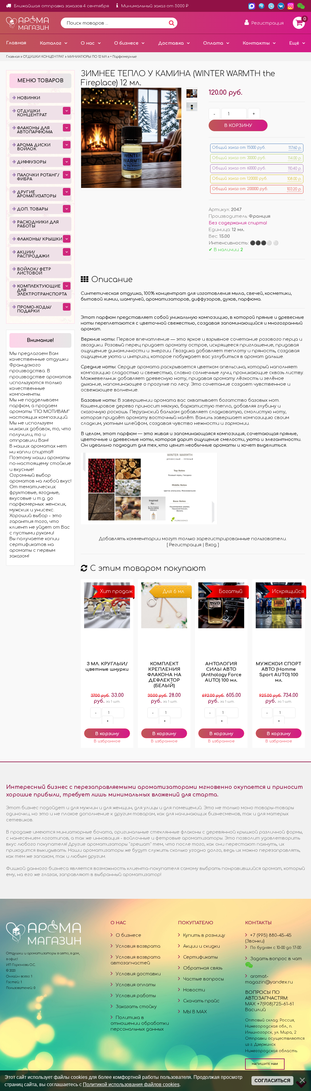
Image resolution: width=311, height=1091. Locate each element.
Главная (16, 42)
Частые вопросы (203, 979)
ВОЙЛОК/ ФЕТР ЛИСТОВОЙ (34, 271)
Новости (194, 989)
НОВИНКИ (28, 98)
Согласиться (272, 1080)
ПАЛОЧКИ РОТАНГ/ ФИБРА (38, 177)
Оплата (213, 43)
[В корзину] (107, 733)
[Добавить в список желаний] (107, 741)
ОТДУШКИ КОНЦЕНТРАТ (32, 113)
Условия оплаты (136, 984)
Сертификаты (200, 957)
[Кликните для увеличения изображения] (131, 138)
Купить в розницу (204, 935)
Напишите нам (265, 1063)
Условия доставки (138, 973)
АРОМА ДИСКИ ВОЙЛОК (33, 147)
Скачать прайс (201, 1000)
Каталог (50, 43)
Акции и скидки (201, 946)
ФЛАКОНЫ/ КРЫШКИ (39, 239)
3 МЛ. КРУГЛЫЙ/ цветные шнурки (107, 666)
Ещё (294, 43)
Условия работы (136, 995)
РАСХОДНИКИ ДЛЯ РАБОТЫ (38, 224)
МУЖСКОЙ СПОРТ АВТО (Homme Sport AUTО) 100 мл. (278, 672)
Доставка (171, 43)
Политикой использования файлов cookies (131, 1084)
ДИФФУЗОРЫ (31, 162)
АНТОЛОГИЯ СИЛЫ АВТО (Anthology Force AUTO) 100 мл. (221, 672)
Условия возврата (138, 946)
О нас (88, 43)
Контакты (256, 43)
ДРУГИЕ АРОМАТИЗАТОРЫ (36, 194)
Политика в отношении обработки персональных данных (140, 1023)
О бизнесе (126, 43)
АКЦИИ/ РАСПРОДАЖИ (33, 254)
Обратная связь (202, 968)
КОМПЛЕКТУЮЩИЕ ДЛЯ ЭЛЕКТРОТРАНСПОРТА (42, 290)
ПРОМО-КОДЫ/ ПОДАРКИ (34, 309)
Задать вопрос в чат (276, 958)
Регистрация (185, 544)
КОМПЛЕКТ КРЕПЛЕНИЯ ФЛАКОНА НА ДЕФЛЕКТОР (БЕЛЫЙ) (164, 674)
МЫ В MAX (195, 1011)
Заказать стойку (136, 1006)
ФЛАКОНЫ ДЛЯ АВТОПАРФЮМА (35, 130)
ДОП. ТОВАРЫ (32, 209)
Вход (211, 544)
